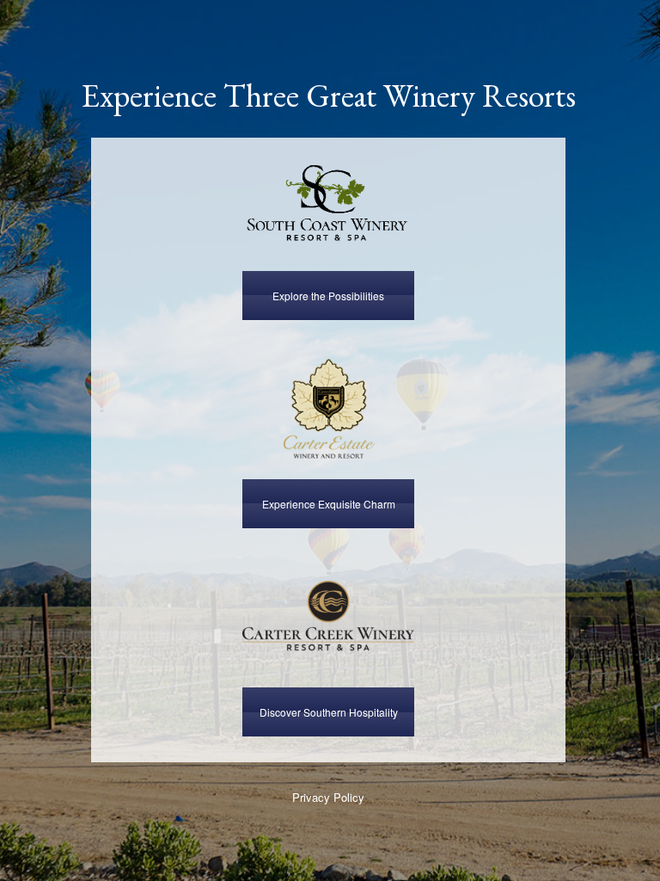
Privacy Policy (328, 797)
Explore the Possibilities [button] (328, 295)
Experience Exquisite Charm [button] (328, 503)
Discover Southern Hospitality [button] (329, 712)
